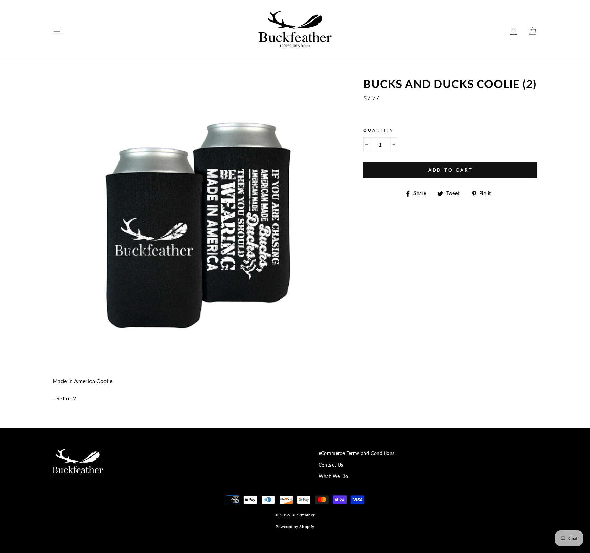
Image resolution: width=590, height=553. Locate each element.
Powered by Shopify (295, 526)
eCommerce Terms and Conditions (357, 453)
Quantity (378, 130)
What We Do (333, 476)
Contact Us (331, 465)
